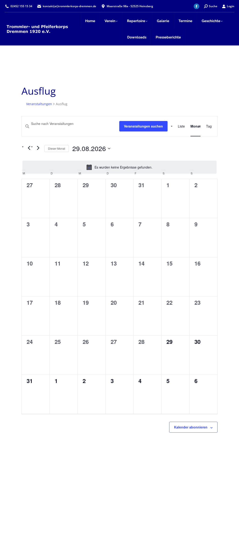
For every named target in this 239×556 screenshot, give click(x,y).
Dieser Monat (56, 148)
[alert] (119, 167)
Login (230, 6)
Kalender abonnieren (190, 427)
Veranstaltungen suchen (143, 126)
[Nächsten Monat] (38, 148)
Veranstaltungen (39, 104)
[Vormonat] (29, 148)
